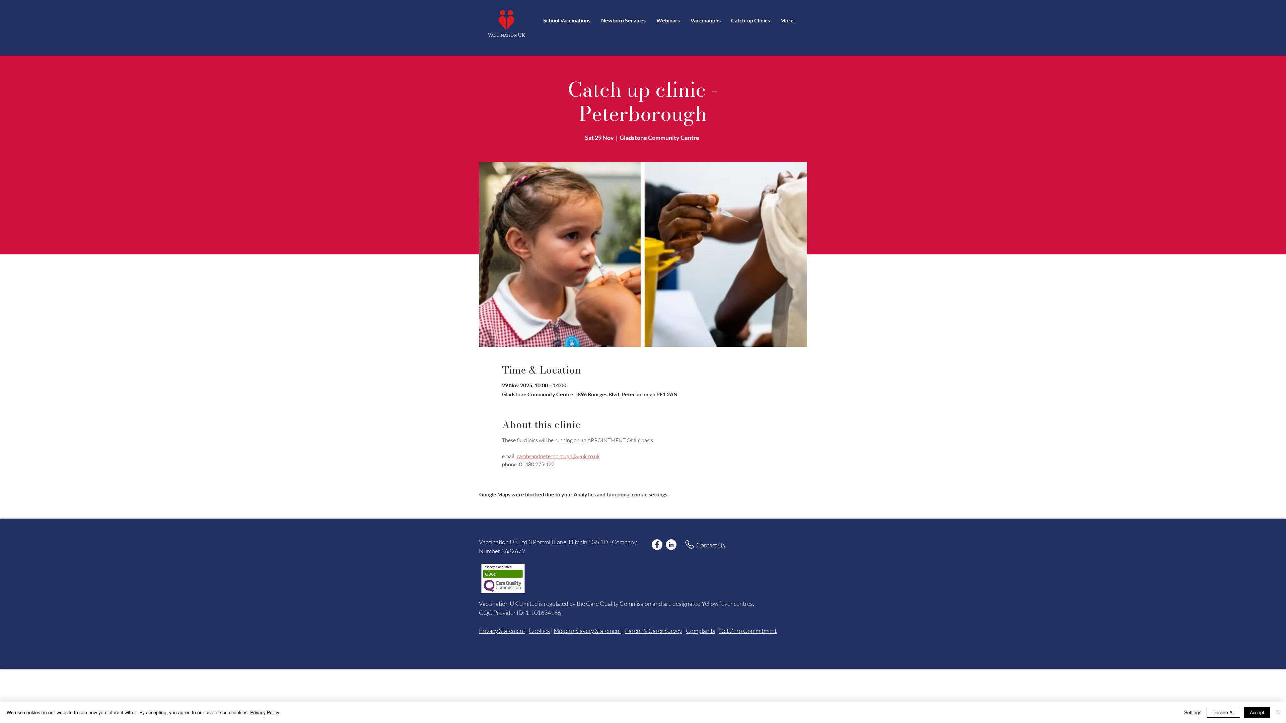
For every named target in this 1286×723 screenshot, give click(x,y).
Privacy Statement (502, 630)
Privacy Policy (264, 712)
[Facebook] (657, 544)
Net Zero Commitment (748, 630)
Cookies (539, 630)
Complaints (700, 630)
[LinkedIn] (671, 544)
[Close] (1278, 712)
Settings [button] (1192, 712)
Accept (1257, 712)
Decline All (1223, 712)
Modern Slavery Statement (587, 630)
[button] (705, 20)
